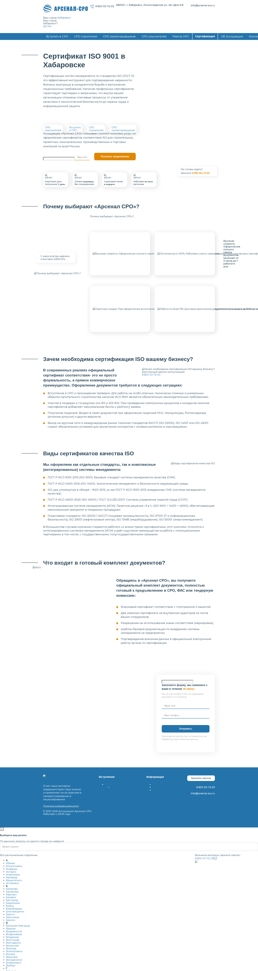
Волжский (12, 945)
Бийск (10, 905)
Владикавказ (14, 934)
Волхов (10, 954)
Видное (11, 928)
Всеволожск (13, 962)
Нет (49, 26)
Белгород (12, 900)
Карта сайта (100, 811)
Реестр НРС (180, 36)
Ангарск (11, 871)
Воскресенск (14, 959)
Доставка (158, 787)
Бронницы (12, 917)
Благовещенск (15, 911)
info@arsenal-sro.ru (203, 5)
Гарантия (158, 784)
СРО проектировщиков (119, 36)
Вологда (11, 948)
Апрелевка (13, 874)
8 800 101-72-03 (104, 6)
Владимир (12, 937)
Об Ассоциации (232, 36)
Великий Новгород (18, 925)
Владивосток (14, 931)
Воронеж (11, 957)
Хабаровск (64, 17)
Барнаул (11, 894)
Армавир (11, 877)
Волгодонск (13, 942)
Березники (13, 903)
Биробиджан (14, 908)
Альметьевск (14, 866)
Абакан (10, 863)
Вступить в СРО (57, 36)
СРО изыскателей (154, 36)
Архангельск (14, 880)
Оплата (156, 790)
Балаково (12, 888)
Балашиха (12, 891)
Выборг (11, 965)
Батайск (11, 897)
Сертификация (205, 36)
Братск (10, 914)
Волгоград (12, 940)
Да (44, 26)
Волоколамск (14, 951)
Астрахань (12, 883)
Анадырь (11, 869)
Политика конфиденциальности (61, 806)
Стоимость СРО (120, 787)
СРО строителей (85, 36)
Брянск (10, 920)
